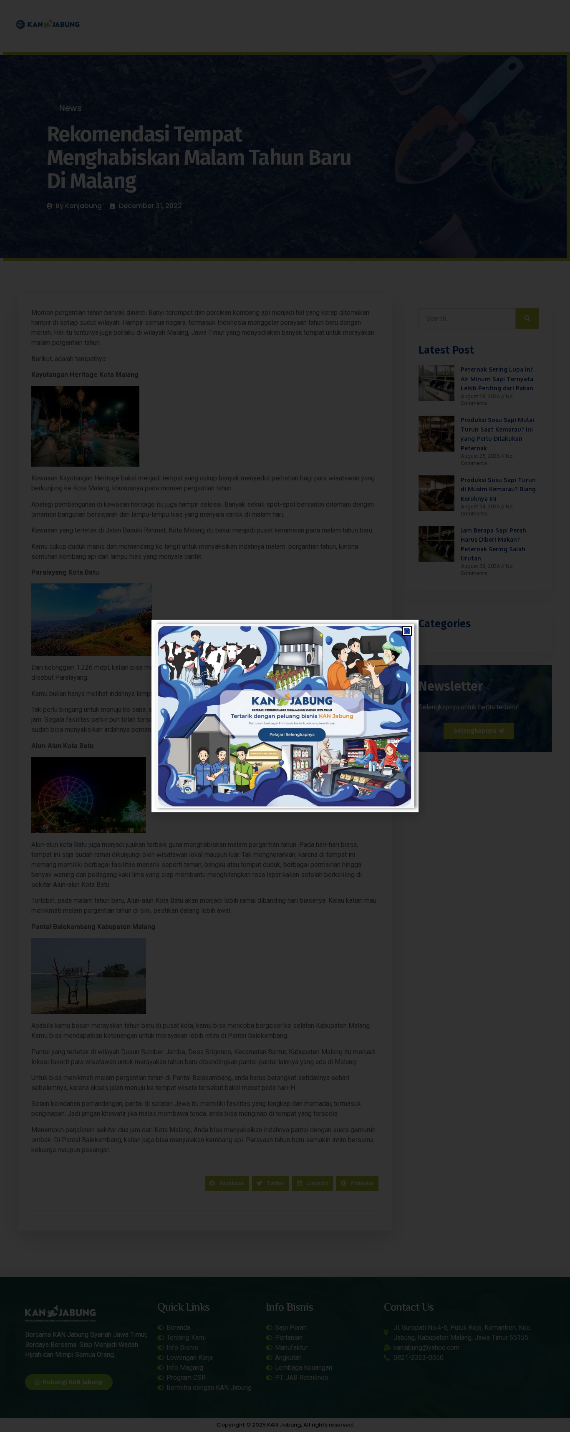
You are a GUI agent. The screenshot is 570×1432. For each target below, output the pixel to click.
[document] (285, 716)
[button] (407, 631)
